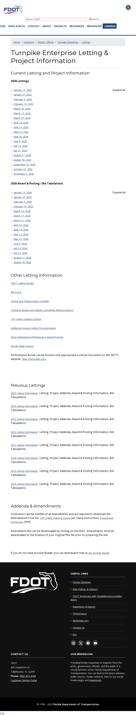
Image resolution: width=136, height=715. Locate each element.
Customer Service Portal (24, 680)
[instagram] (73, 643)
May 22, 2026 (20, 136)
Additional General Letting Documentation (33, 328)
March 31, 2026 (22, 118)
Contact (34, 26)
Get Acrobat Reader (98, 553)
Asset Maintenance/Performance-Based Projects (37, 337)
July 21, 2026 (20, 150)
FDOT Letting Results (22, 283)
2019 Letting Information (24, 471)
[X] (81, 643)
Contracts (29, 42)
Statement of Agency (84, 606)
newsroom (95, 680)
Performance (80, 613)
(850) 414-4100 (28, 676)
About (46, 26)
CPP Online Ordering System (26, 319)
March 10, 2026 (22, 108)
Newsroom (94, 26)
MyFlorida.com (81, 620)
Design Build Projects (22, 346)
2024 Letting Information (24, 406)
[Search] (90, 18)
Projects (60, 26)
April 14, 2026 (20, 127)
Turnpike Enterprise (67, 42)
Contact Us (79, 627)
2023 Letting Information (24, 419)
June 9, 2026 (20, 141)
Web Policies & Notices (85, 589)
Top (2, 713)
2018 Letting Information (24, 484)
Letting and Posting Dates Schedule (30, 301)
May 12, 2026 (20, 132)
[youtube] (95, 643)
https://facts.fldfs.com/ (34, 359)
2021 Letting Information (24, 445)
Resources (76, 26)
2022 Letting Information (24, 432)
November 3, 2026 (23, 173)
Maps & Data (16, 26)
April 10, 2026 (20, 122)
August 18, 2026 (22, 159)
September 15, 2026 (24, 164)
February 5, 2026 (22, 99)
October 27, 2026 (23, 169)
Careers (110, 26)
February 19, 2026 (23, 104)
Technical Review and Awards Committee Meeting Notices (42, 310)
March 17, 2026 (22, 113)
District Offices (46, 42)
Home (16, 42)
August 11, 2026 (22, 155)
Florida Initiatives (82, 582)
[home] (34, 583)
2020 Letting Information (24, 458)
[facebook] (88, 643)
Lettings (86, 42)
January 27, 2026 (22, 94)
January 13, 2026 (22, 90)
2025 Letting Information (24, 393)
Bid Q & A (16, 292)
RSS (75, 634)
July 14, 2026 (20, 145)
